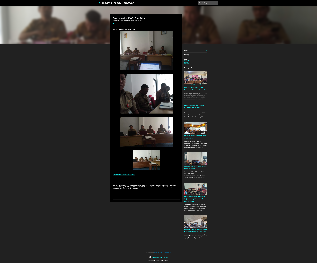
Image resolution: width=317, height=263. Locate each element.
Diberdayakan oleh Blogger (159, 257)
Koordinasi (126, 174)
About (186, 62)
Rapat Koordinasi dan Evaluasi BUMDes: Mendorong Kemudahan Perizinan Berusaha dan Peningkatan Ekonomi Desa (195, 87)
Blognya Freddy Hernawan (118, 2)
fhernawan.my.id (158, 252)
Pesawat (186, 63)
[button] (114, 23)
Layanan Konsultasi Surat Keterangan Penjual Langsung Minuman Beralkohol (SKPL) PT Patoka (194, 199)
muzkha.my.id (167, 252)
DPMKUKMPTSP (117, 174)
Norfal (132, 174)
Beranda (186, 60)
